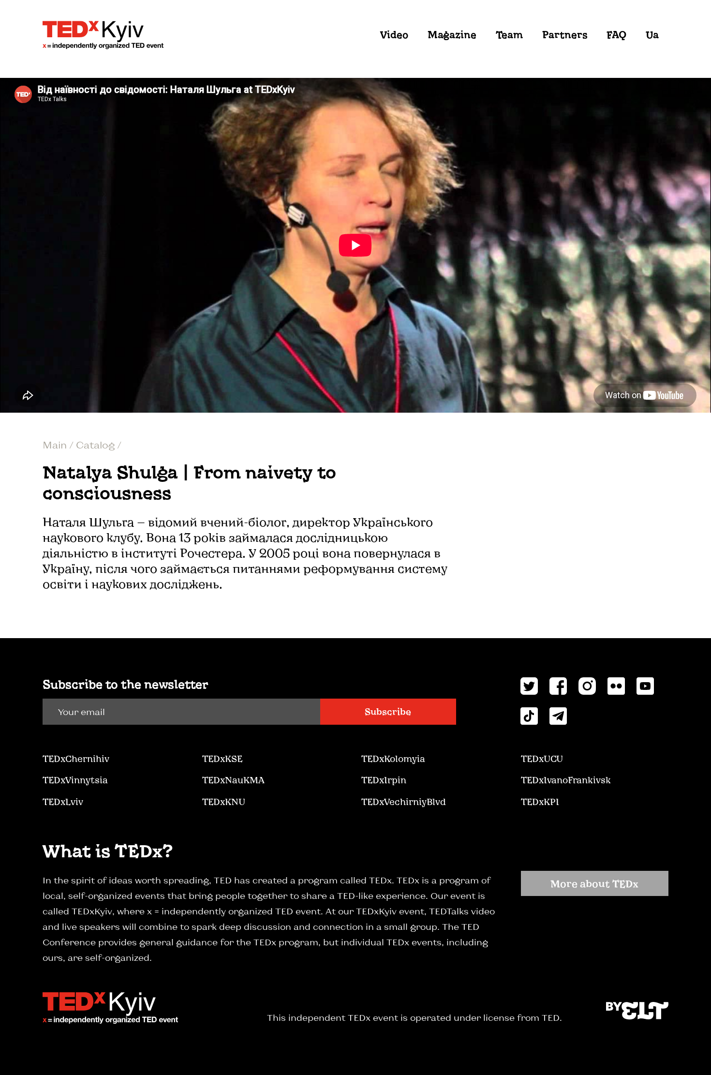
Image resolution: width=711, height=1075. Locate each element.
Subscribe (388, 711)
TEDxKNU (223, 801)
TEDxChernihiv (76, 758)
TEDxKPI (540, 801)
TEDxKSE (222, 758)
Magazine (452, 34)
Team (509, 34)
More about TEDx (594, 883)
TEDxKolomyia (393, 758)
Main (56, 444)
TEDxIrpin (383, 780)
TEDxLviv (63, 801)
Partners (564, 34)
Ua (652, 34)
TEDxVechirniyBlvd (403, 801)
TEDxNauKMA (233, 780)
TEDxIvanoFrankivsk (566, 780)
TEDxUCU (542, 758)
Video (394, 34)
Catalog (96, 444)
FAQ (616, 34)
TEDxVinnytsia (75, 780)
